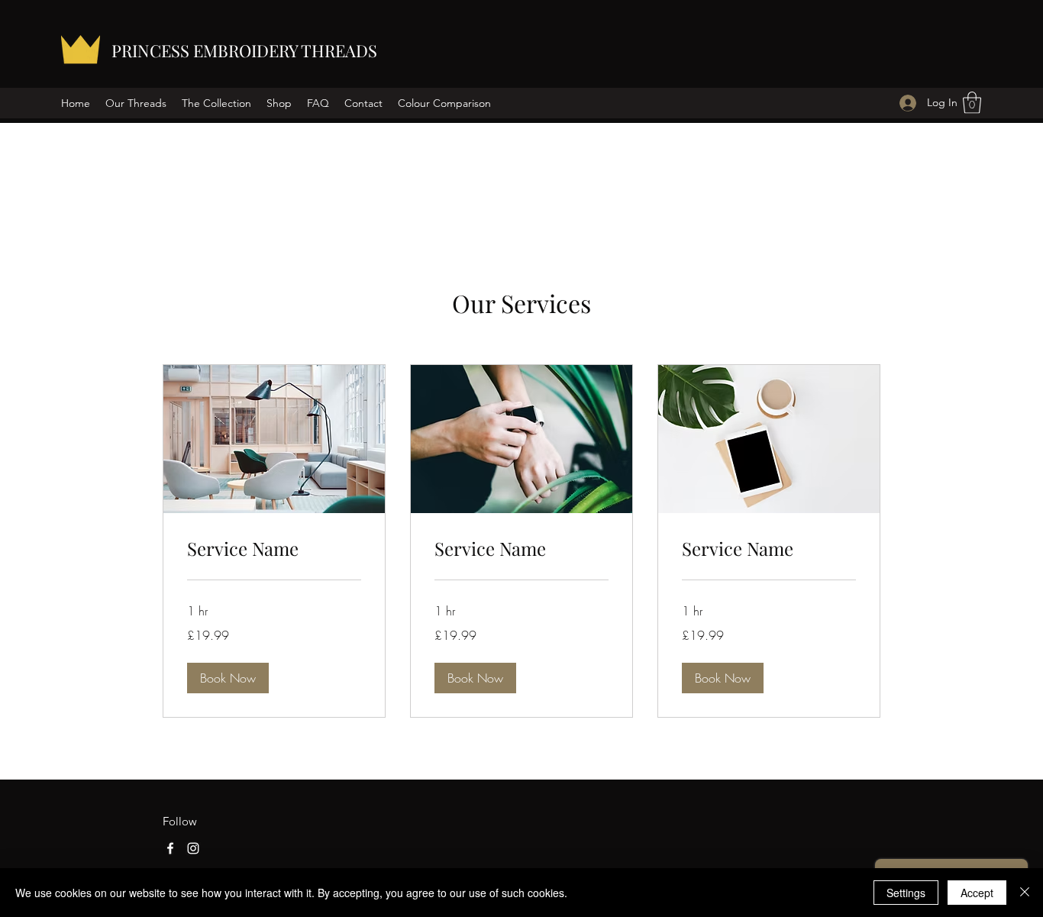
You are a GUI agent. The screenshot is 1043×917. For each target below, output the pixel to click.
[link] (274, 549)
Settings (905, 892)
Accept (977, 892)
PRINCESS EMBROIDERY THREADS (244, 50)
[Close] (1025, 892)
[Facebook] (170, 848)
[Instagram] (193, 848)
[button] (972, 103)
